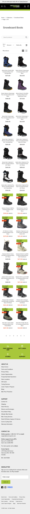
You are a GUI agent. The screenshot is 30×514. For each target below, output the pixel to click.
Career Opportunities (6, 374)
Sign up (6, 482)
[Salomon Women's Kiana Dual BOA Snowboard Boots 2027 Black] (7, 245)
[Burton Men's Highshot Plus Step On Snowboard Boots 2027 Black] (22, 176)
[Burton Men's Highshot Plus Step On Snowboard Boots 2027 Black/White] (7, 176)
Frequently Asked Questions (8, 376)
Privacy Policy (5, 371)
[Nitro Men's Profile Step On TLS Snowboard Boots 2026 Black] (22, 314)
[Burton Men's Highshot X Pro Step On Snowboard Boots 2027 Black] (22, 153)
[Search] (5, 6)
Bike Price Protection (6, 391)
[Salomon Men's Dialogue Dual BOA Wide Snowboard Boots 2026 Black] (7, 291)
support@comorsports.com (8, 436)
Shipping (3, 404)
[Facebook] (2, 487)
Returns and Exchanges (7, 409)
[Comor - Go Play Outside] (15, 6)
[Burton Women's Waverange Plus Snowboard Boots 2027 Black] (7, 84)
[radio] (23, 51)
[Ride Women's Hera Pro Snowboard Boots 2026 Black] (22, 199)
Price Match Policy (6, 411)
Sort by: (7, 45)
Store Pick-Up (5, 406)
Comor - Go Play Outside (9, 508)
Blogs (2, 389)
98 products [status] (6, 50)
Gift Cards (4, 381)
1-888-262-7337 (14, 434)
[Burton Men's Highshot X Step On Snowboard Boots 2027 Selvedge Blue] (7, 130)
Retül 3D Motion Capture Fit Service (10, 419)
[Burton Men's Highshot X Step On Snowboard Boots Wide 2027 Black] (22, 130)
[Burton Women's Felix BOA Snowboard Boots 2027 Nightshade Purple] (22, 84)
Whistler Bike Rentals (6, 414)
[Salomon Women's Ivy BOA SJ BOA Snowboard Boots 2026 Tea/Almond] (22, 245)
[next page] (24, 336)
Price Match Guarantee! (18, 2)
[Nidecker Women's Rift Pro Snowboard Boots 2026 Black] (7, 199)
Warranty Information (6, 424)
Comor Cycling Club (6, 421)
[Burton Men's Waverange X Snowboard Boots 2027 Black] (22, 107)
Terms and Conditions (7, 369)
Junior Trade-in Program (7, 386)
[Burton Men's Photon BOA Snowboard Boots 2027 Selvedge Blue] (7, 61)
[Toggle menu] (2, 6)
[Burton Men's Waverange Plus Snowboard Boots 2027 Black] (7, 107)
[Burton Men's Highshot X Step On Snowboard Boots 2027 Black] (7, 153)
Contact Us (4, 401)
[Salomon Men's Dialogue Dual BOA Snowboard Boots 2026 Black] (22, 291)
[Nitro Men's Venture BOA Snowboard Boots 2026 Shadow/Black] (7, 314)
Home (2, 17)
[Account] (24, 6)
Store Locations (5, 379)
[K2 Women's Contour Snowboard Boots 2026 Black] (7, 222)
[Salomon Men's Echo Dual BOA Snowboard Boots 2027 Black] (7, 268)
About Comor (4, 366)
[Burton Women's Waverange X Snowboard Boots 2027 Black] (22, 61)
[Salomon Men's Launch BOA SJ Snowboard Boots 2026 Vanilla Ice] (22, 268)
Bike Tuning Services (6, 416)
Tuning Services (5, 384)
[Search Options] (27, 37)
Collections (9, 17)
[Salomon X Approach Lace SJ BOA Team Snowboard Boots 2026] (22, 222)
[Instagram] (5, 487)
